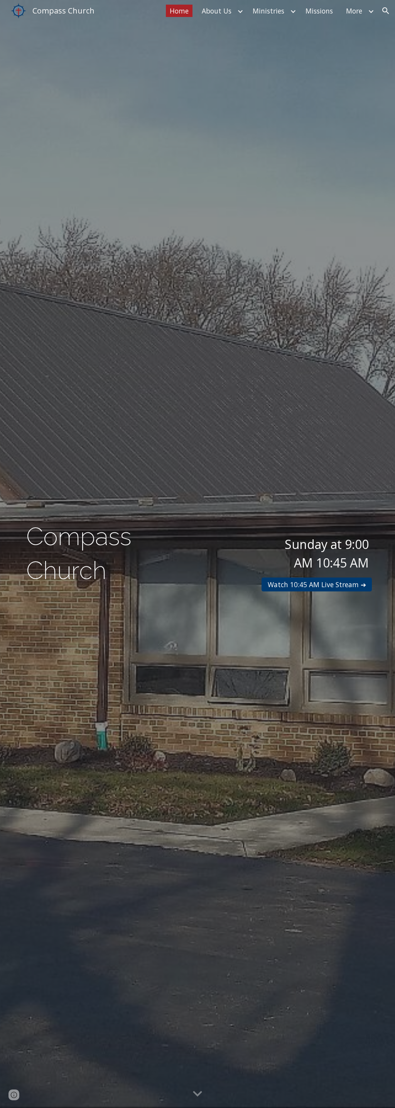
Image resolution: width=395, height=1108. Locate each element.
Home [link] (179, 10)
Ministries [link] (268, 10)
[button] (385, 11)
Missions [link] (319, 10)
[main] (108, 554)
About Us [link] (216, 10)
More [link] (354, 10)
